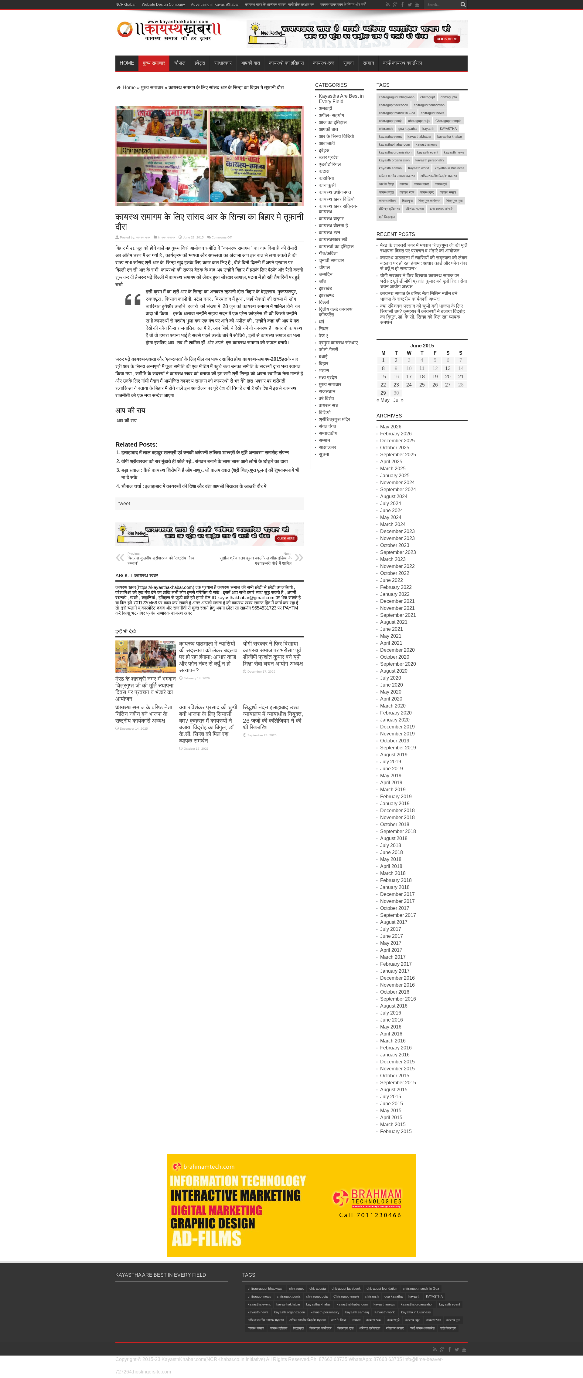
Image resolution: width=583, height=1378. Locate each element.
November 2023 (397, 538)
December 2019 (397, 726)
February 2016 (396, 1047)
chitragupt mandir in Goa (397, 113)
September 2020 (398, 664)
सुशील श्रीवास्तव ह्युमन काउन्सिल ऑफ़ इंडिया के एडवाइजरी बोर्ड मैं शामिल (256, 559)
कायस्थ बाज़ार (331, 218)
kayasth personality (429, 160)
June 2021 (391, 629)
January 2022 (395, 594)
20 (448, 376)
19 (435, 376)
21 (461, 376)
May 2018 (390, 859)
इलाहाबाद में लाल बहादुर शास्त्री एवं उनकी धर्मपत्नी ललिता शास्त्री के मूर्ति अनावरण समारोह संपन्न (205, 452)
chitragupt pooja (390, 121)
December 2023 (397, 531)
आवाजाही (327, 143)
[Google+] (395, 4)
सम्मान (368, 63)
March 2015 (393, 1124)
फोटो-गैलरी (328, 349)
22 (383, 384)
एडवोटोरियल (330, 164)
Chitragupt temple (448, 121)
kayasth (428, 128)
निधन (323, 328)
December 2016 (397, 978)
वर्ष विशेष (326, 398)
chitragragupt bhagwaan (396, 97)
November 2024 (397, 482)
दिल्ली (324, 302)
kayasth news (454, 152)
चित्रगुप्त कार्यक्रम (429, 200)
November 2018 (397, 817)
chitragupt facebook (393, 105)
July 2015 (390, 1096)
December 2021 (397, 601)
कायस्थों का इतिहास (286, 63)
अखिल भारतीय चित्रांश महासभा (439, 176)
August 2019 (393, 754)
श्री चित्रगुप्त (387, 217)
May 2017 (390, 943)
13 (448, 368)
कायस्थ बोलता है (333, 225)
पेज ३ (324, 335)
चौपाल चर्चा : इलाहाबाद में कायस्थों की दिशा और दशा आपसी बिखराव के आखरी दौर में (193, 486)
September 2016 (398, 998)
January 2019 (395, 803)
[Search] (463, 4)
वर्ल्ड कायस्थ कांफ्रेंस (442, 209)
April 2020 (391, 698)
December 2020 (397, 650)
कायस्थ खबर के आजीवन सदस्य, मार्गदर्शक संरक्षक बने (279, 4)
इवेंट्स (200, 63)
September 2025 (398, 454)
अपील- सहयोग (331, 115)
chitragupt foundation (429, 105)
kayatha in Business (450, 168)
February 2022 (396, 587)
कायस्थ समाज (448, 192)
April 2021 (391, 643)
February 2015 (396, 1131)
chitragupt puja (419, 121)
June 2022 (391, 580)
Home (127, 63)
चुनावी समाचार (331, 260)
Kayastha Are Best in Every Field (341, 98)
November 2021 (397, 608)
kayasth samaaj (390, 168)
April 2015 (391, 1117)
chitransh (386, 128)
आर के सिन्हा (386, 184)
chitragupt (427, 97)
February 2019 (396, 796)
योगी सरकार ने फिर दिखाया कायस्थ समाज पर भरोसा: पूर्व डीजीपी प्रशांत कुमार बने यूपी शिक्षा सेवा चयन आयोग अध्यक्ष (273, 653)
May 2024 (390, 517)
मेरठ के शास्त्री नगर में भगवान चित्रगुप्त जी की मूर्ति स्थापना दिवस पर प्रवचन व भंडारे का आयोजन (145, 689)
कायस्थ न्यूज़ (386, 192)
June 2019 (391, 768)
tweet (124, 503)
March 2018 (393, 873)
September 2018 (398, 831)
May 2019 (390, 775)
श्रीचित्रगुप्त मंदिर (334, 419)
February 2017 (396, 964)
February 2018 (396, 880)
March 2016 (393, 1040)
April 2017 (391, 950)
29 (383, 393)
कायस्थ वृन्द (427, 192)
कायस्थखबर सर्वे (333, 239)
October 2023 (394, 545)
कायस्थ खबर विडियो (337, 199)
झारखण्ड (326, 295)
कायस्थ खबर (143, 237)
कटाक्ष (324, 171)
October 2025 (394, 447)
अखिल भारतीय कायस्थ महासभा (397, 176)
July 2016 (390, 1012)
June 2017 (391, 936)
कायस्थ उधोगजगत (335, 192)
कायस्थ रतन (407, 192)
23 (396, 384)
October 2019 (394, 740)
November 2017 (397, 901)
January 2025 (395, 475)
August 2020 (393, 671)
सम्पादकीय (328, 433)
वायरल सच (328, 405)
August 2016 (393, 1005)
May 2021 (390, 636)
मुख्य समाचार (154, 63)
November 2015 (397, 1068)
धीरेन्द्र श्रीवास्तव (389, 209)
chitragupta (449, 97)
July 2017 (390, 929)
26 (435, 384)
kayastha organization (395, 152)
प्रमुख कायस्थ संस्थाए (338, 342)
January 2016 (395, 1054)
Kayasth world (418, 168)
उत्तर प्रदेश (328, 157)
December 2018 (397, 810)
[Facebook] (402, 4)
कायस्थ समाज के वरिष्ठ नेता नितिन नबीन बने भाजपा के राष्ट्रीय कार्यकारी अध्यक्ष (143, 714)
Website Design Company (163, 4)
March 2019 (393, 789)
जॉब (322, 281)
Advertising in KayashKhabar (215, 4)
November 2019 (397, 733)
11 (421, 368)
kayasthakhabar (419, 136)
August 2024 (393, 496)
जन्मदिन (325, 274)
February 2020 (396, 712)
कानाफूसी (327, 185)
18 (422, 376)
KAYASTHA (448, 128)
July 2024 (390, 503)
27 (448, 384)
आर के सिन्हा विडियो (336, 136)
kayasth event (427, 152)
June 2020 (391, 684)
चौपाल (180, 63)
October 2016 (394, 992)
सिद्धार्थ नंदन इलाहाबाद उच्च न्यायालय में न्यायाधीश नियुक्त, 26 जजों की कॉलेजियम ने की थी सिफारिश (273, 717)
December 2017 (397, 894)
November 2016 (397, 985)
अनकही (325, 108)
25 (422, 384)
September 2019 (398, 747)
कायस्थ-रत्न (323, 63)
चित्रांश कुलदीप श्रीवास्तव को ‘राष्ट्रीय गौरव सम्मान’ (161, 559)
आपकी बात (250, 63)
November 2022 (397, 566)
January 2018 (395, 887)
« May (383, 400)
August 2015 (393, 1089)
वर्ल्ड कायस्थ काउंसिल (402, 63)
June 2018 (391, 852)
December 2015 (397, 1061)
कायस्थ (404, 184)
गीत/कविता (328, 253)
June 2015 (391, 1103)
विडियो (325, 412)
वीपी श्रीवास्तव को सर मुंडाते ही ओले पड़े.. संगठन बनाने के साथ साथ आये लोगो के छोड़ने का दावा (204, 461)
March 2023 (393, 559)
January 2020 (395, 719)
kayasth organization (394, 160)
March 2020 (393, 705)
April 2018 (391, 866)
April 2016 (391, 1033)
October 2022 (394, 573)
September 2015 (398, 1082)
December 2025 (397, 440)
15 (383, 376)
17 (409, 376)
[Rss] (388, 4)
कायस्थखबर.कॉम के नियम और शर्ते (343, 4)
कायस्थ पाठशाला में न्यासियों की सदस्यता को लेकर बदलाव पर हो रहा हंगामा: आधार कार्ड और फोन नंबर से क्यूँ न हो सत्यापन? (208, 657)
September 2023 (398, 552)
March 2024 (393, 524)
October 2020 (394, 657)
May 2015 (390, 1110)
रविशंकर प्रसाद (415, 209)
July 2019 (390, 761)
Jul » (398, 400)
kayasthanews (426, 144)
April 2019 (391, 782)
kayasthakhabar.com (394, 144)
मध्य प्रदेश (328, 377)
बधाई (323, 356)
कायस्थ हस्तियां (387, 200)
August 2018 (393, 838)
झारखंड (325, 288)
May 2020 (390, 691)
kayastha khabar (449, 136)
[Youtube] (417, 4)
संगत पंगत (327, 426)
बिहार (323, 363)
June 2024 (391, 510)
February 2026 (396, 433)
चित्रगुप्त (407, 200)
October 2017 (394, 908)
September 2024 (398, 489)
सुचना (348, 63)
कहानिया (326, 178)
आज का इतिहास (333, 122)
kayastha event (390, 136)
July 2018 (390, 845)
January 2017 (395, 971)
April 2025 (391, 461)
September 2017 (398, 915)
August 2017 (393, 922)
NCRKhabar (125, 4)
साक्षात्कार (223, 63)
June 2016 (391, 1019)
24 (409, 384)
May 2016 (390, 1026)
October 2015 (394, 1075)
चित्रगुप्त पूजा (454, 200)
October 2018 (394, 824)
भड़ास (324, 370)
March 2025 (393, 468)
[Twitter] (410, 4)
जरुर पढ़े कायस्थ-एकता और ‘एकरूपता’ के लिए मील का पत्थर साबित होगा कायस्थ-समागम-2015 (198, 359)
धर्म (321, 321)
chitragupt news (432, 113)
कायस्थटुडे (441, 184)
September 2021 (398, 615)
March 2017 (393, 957)
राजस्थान (327, 391)
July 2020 (390, 678)
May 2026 (390, 426)
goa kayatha (407, 128)
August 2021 (393, 622)
